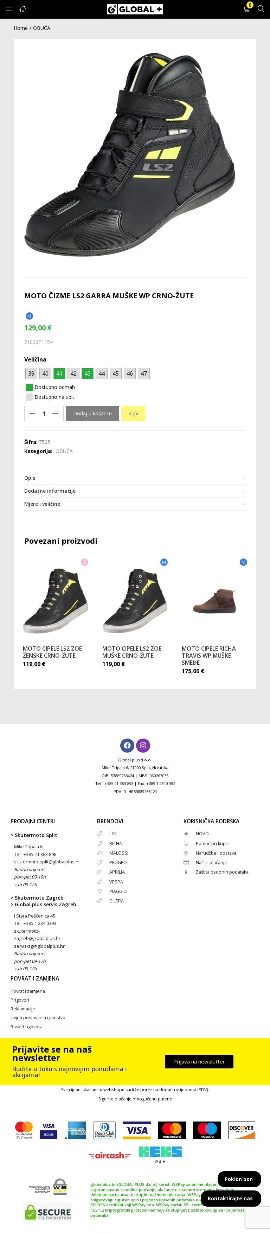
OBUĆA (41, 28)
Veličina (35, 359)
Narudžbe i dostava (216, 853)
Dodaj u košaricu (92, 413)
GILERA (116, 901)
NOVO (202, 834)
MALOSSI (118, 853)
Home (21, 28)
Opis (29, 477)
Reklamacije (23, 1009)
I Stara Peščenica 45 (34, 916)
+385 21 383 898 (118, 783)
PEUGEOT (119, 862)
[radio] (31, 373)
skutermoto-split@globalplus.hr (47, 862)
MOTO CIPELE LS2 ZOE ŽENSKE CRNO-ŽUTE (52, 652)
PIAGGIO (118, 891)
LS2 (113, 834)
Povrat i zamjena (28, 991)
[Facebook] (127, 746)
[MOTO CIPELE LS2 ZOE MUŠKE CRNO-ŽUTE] (135, 601)
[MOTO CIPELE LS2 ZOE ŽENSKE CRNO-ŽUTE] (55, 601)
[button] (246, 9)
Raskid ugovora (27, 1027)
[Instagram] (143, 746)
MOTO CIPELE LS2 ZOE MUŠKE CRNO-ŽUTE (131, 652)
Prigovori (20, 1000)
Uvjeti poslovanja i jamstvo (38, 1018)
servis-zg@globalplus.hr (39, 946)
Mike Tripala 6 (28, 847)
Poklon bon (239, 1179)
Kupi (133, 413)
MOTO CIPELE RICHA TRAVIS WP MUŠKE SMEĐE (209, 655)
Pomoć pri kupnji (213, 844)
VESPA (116, 882)
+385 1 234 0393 (40, 923)
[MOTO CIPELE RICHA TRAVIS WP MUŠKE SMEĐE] (214, 601)
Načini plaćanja (211, 862)
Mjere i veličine (42, 503)
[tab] (135, 478)
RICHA (115, 844)
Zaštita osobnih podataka (222, 872)
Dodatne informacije (50, 490)
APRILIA (117, 872)
